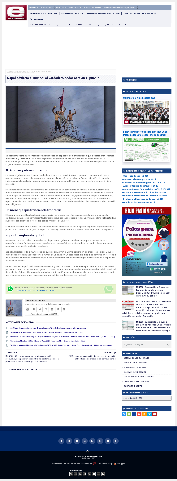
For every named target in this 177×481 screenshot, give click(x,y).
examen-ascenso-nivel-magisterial (139, 377)
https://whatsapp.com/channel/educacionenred (35, 290)
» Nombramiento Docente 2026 (138, 202)
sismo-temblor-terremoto (136, 363)
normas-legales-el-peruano (136, 358)
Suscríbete (33, 7)
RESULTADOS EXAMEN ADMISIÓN (68, 7)
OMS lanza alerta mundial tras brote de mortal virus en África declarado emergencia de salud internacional (48, 328)
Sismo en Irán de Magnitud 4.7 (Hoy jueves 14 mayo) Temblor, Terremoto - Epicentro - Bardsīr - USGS (46, 332)
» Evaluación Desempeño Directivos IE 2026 (144, 195)
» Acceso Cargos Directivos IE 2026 (140, 186)
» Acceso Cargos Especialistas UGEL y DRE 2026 (146, 189)
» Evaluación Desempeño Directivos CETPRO (145, 192)
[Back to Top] (87, 450)
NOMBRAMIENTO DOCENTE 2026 (103, 13)
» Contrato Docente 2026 (135, 176)
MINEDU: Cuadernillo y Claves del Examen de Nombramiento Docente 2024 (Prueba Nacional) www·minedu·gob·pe (153, 291)
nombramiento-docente (135, 367)
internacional (44, 71)
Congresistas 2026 (72, 13)
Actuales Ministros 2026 (43, 13)
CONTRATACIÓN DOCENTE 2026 (139, 13)
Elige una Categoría (134, 344)
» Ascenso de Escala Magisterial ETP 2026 (143, 182)
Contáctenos (47, 7)
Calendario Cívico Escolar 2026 (139, 97)
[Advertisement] (88, 48)
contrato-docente (133, 386)
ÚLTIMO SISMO (37, 20)
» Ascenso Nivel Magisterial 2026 (139, 179)
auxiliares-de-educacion (135, 372)
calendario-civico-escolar (136, 381)
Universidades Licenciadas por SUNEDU (120, 7)
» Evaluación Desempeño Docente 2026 (142, 199)
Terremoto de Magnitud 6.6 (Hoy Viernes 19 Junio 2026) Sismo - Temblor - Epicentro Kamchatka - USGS (47, 341)
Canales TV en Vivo (92, 7)
